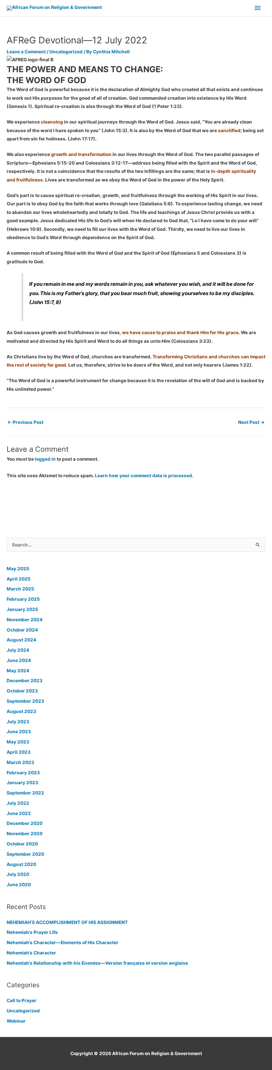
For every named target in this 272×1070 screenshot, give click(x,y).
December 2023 (24, 680)
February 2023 (23, 772)
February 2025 (23, 599)
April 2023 (19, 752)
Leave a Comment (26, 51)
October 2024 (22, 630)
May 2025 (18, 568)
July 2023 (18, 721)
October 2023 (22, 690)
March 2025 (20, 588)
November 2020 (24, 833)
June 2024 (19, 660)
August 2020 (21, 864)
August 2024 (21, 639)
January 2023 (22, 782)
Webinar (16, 1021)
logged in (45, 459)
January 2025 (22, 609)
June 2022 (19, 813)
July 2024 (18, 650)
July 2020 (18, 874)
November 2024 (24, 619)
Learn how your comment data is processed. (144, 475)
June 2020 (19, 884)
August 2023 (21, 711)
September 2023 (25, 701)
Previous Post (25, 422)
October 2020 (22, 843)
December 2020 (24, 823)
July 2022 (18, 803)
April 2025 (19, 579)
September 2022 (25, 792)
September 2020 (25, 854)
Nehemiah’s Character (31, 952)
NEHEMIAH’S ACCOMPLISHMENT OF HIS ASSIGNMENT (67, 922)
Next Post (251, 422)
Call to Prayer (21, 1000)
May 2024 (18, 670)
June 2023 (19, 731)
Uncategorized (66, 51)
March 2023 (20, 762)
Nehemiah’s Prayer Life (32, 932)
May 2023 (18, 741)
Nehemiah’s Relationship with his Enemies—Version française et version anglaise (97, 963)
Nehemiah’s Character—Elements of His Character (62, 942)
